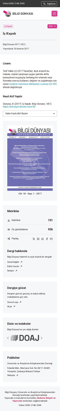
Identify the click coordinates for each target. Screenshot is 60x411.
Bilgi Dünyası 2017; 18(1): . (15, 44)
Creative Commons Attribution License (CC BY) (33, 84)
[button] (54, 13)
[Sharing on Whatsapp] (42, 238)
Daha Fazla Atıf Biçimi (16, 113)
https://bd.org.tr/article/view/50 (19, 106)
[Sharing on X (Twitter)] (33, 238)
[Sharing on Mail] (51, 238)
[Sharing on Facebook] (46, 238)
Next (41, 338)
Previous (8, 338)
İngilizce (51, 4)
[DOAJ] (25, 338)
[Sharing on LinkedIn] (38, 238)
